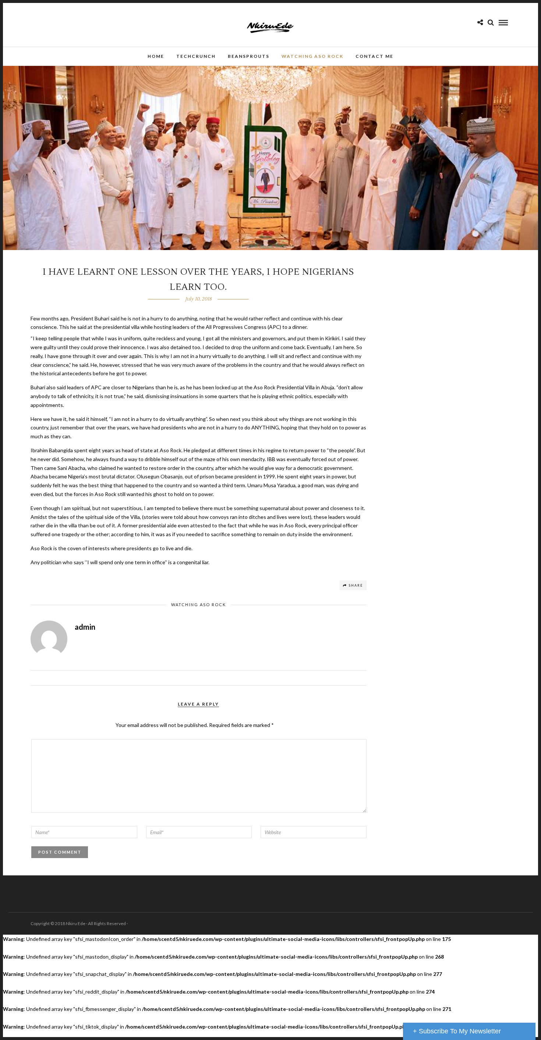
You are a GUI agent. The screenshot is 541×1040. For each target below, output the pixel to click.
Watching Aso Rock (312, 56)
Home (156, 56)
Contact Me (374, 56)
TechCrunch (196, 56)
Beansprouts (248, 56)
